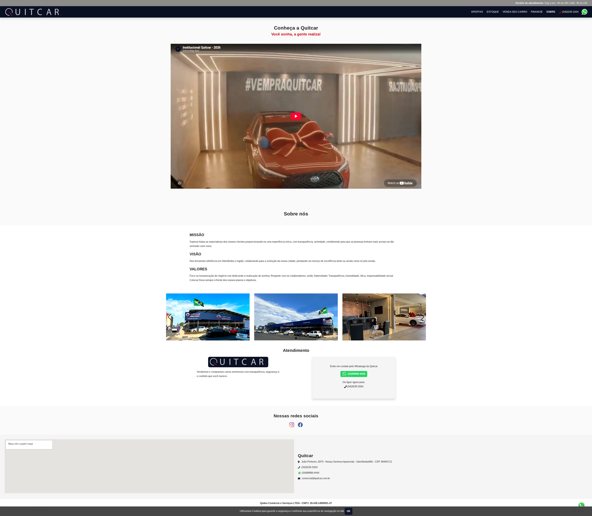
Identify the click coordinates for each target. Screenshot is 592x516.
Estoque (493, 11)
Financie (537, 11)
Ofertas (477, 11)
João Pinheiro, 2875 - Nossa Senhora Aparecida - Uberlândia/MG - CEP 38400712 (346, 461)
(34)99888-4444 (356, 374)
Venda (515, 11)
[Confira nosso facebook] (300, 423)
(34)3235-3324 (355, 386)
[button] (422, 317)
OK (348, 511)
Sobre (550, 11)
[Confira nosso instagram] (292, 423)
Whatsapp (584, 12)
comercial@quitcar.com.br (315, 478)
